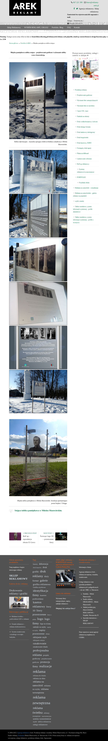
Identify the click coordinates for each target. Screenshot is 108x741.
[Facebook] (74, 9)
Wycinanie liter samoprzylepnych (87, 100)
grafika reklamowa (41, 584)
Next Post (48, 533)
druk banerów (37, 567)
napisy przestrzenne (39, 632)
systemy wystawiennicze (42, 719)
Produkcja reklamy (81, 90)
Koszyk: (76, 23)
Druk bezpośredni (82, 137)
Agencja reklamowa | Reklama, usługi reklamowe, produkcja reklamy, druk (25, 8)
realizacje (45, 666)
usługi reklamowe (40, 724)
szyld (35, 722)
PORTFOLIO (81, 177)
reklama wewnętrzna (41, 691)
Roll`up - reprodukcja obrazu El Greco (29, 539)
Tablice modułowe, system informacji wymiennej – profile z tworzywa (83, 219)
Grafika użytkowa (39, 587)
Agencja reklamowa (23, 733)
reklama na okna (39, 678)
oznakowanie (39, 643)
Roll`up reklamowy (83, 164)
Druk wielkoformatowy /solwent (87, 122)
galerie (44, 580)
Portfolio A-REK (26, 43)
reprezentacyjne (46, 716)
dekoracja (43, 564)
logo (40, 619)
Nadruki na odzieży (83, 116)
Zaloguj (69, 21)
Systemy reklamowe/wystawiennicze (85, 170)
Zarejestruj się (78, 21)
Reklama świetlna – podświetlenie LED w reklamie (19, 618)
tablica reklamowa (44, 722)
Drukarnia (21, 735)
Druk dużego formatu (83, 127)
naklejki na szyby (39, 627)
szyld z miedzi (79, 201)
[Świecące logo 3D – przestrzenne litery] (61, 540)
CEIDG (81, 637)
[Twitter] (77, 9)
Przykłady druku (84, 183)
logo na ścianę (45, 624)
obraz (48, 634)
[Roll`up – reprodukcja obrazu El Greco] (15, 540)
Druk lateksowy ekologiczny (86, 132)
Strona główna (13, 43)
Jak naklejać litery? (68, 608)
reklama (39, 671)
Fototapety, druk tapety (84, 148)
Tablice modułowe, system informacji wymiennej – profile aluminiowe (82, 209)
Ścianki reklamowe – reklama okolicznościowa (17, 625)
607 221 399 (77, 2)
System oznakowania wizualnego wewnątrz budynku (17, 634)
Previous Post (30, 533)
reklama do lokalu (39, 676)
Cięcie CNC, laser (82, 111)
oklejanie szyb (40, 637)
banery (35, 564)
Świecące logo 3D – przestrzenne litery (46, 539)
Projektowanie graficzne (84, 95)
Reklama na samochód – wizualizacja (86, 188)
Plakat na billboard (83, 153)
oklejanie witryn (39, 640)
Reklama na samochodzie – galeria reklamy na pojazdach (84, 194)
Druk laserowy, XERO (84, 143)
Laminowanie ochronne (84, 159)
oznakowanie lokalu (40, 647)
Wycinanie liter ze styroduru (85, 106)
